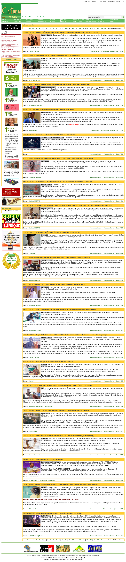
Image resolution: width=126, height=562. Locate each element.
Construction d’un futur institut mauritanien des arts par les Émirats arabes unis (57, 385)
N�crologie (13, 192)
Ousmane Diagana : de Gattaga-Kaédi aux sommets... (10, 55)
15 (80, 28)
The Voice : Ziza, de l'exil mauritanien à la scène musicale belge (51, 56)
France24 (32, 253)
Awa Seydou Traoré (35, 330)
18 (91, 28)
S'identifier (101, 1)
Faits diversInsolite (114, 20)
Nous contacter (34, 556)
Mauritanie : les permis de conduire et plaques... (8, 48)
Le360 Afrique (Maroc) (36, 536)
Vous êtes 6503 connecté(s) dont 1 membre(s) (36, 17)
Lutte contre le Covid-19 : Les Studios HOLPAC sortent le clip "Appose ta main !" (57, 182)
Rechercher (93, 17)
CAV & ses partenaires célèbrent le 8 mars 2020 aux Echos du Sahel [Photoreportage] (59, 310)
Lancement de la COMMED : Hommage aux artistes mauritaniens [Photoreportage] (58, 436)
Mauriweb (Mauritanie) (36, 455)
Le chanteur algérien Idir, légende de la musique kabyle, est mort (52, 232)
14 (76, 28)
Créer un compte (89, 1)
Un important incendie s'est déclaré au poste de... (9, 41)
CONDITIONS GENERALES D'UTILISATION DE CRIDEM (60, 556)
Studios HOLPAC (34, 201)
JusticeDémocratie (42, 20)
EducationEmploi (64, 20)
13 (73, 28)
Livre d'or (13, 201)
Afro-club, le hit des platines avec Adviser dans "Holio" (49, 110)
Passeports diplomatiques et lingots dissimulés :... (9, 44)
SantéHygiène (5, 20)
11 (66, 28)
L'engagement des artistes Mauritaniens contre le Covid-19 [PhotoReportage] (56, 257)
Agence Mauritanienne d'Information (41, 406)
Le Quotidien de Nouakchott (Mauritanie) (42, 480)
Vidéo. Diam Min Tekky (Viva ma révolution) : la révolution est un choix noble (56, 410)
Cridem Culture (34, 51)
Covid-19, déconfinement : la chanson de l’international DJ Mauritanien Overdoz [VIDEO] (60, 32)
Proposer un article (116, 1)
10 (62, 28)
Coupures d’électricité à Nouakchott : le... (8, 37)
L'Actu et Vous (11, 27)
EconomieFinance (29, 20)
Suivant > (103, 28)
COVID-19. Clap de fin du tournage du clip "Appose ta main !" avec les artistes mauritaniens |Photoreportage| (67, 205)
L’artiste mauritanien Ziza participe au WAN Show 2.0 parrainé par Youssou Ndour (58, 158)
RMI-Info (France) (34, 509)
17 (87, 28)
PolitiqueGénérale (17, 20)
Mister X (31, 381)
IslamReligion (101, 20)
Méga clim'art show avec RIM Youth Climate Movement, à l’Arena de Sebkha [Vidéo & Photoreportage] (65, 335)
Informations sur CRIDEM (89, 556)
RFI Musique (33, 130)
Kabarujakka (33, 431)
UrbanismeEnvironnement (91, 20)
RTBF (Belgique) (34, 80)
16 (83, 28)
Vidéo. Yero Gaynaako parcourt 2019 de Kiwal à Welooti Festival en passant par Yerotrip (60, 484)
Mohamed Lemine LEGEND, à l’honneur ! (43, 459)
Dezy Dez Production (35, 105)
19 (94, 28)
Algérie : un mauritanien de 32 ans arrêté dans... (11, 52)
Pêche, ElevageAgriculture (78, 20)
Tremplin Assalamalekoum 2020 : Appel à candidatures (49, 135)
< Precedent (30, 28)
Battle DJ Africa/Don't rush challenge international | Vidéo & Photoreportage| (56, 84)
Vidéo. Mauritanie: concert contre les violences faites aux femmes (52, 513)
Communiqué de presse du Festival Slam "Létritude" (48, 362)
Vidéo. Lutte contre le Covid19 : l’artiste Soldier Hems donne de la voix (54, 284)
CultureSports (52, 20)
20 (98, 28)
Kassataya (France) (35, 177)
